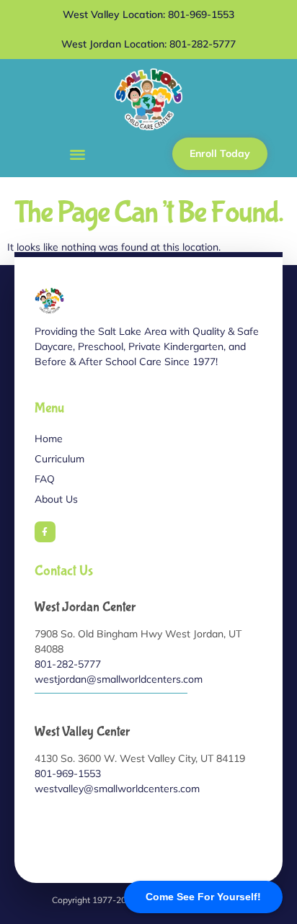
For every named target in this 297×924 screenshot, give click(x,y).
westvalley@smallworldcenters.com (117, 788)
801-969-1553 (68, 773)
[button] (77, 153)
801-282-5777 (68, 664)
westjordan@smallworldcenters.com (119, 679)
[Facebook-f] (45, 531)
